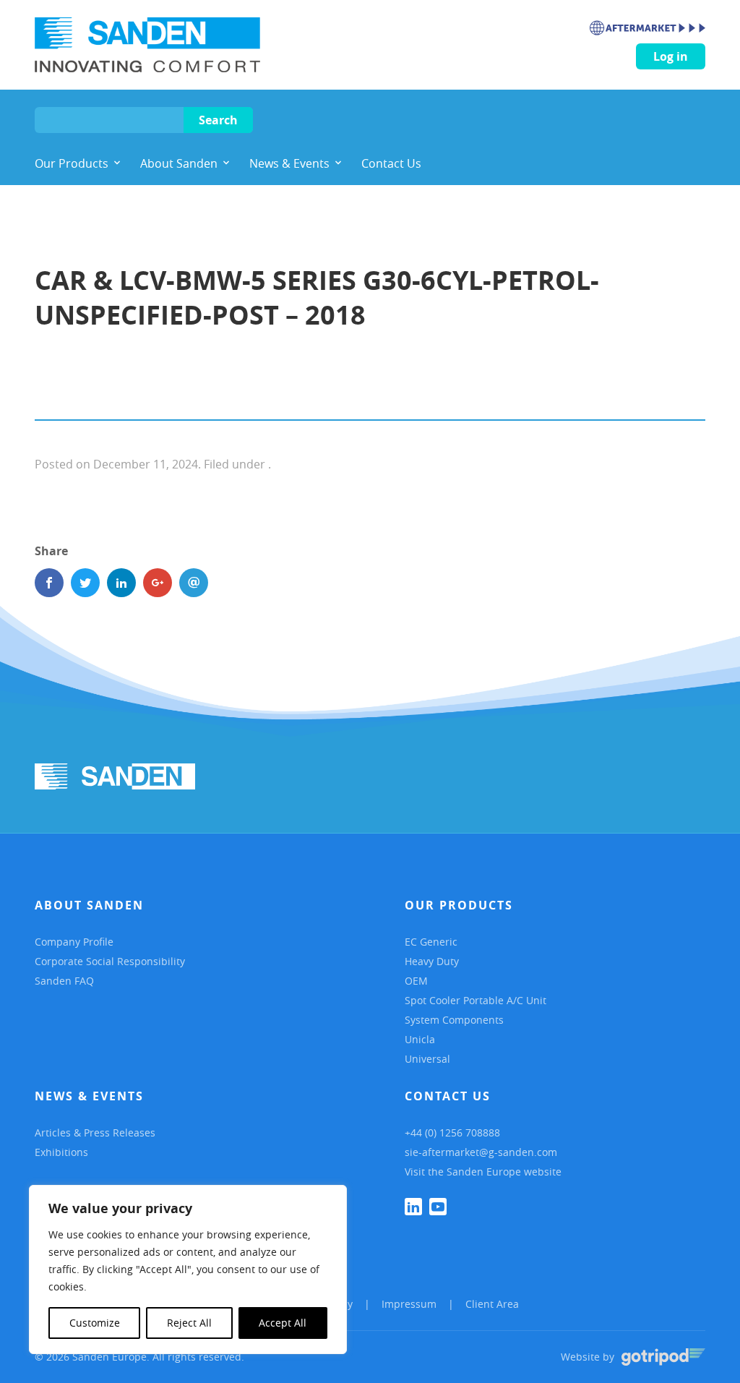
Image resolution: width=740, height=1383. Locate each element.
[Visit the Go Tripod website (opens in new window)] (663, 1357)
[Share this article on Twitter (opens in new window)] (85, 582)
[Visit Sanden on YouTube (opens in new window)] (438, 1206)
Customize (94, 1323)
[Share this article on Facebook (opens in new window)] (49, 582)
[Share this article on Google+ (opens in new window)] (157, 582)
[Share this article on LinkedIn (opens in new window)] (121, 582)
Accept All (282, 1323)
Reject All (189, 1323)
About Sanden (89, 905)
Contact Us (448, 1096)
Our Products (459, 905)
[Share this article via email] (193, 582)
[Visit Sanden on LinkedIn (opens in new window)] (413, 1206)
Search (218, 120)
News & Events (89, 1096)
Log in (670, 56)
